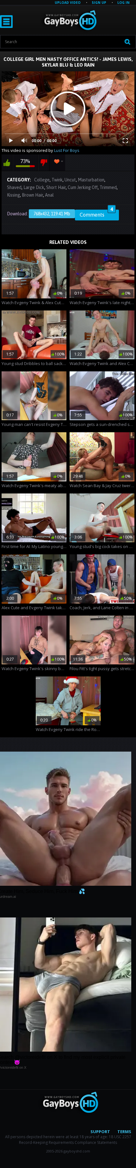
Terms (124, 1131)
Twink (57, 179)
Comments (96, 214)
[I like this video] (7, 162)
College (42, 179)
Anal (49, 195)
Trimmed (108, 187)
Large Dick (33, 187)
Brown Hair (32, 195)
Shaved (14, 187)
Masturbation (91, 179)
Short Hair (56, 187)
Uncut (70, 179)
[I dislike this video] (43, 162)
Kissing (13, 195)
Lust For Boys (66, 150)
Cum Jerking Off (83, 187)
